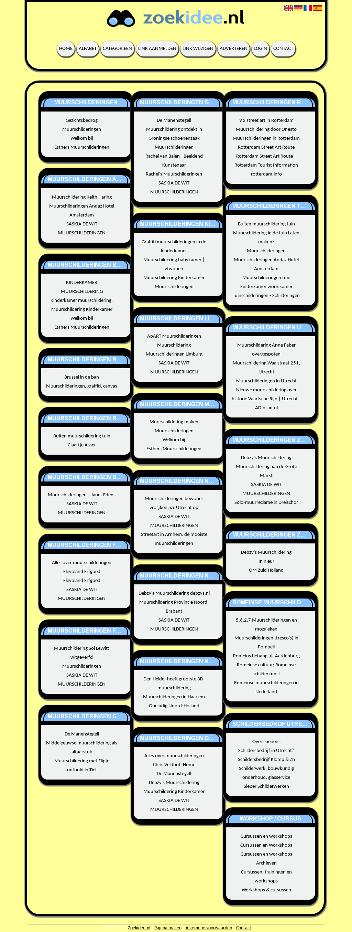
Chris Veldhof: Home (174, 764)
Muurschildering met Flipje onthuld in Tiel (81, 766)
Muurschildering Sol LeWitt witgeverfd (81, 653)
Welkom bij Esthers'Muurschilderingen (81, 143)
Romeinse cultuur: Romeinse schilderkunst (266, 670)
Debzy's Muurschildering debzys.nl (174, 593)
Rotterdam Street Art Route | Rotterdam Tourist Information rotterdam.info (266, 165)
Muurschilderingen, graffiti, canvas (81, 386)
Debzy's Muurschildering (174, 782)
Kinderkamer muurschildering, (82, 300)
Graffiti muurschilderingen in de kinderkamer (174, 247)
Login (260, 48)
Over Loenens (266, 741)
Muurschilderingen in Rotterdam (266, 138)
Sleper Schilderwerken (266, 786)
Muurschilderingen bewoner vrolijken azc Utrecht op (174, 503)
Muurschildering (174, 345)
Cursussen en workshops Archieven (266, 859)
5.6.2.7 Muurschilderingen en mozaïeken (266, 625)
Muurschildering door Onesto (266, 129)
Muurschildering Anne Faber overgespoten (266, 350)
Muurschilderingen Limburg (174, 354)
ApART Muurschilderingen (174, 336)
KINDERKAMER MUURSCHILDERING (82, 287)
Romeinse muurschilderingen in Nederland (266, 687)
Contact (283, 48)
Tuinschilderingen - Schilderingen (266, 295)
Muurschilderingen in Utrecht (266, 381)
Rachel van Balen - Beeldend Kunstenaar (174, 161)
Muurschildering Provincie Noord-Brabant (174, 607)
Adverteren (234, 48)
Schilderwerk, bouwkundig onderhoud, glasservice (266, 773)
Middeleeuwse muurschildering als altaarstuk (81, 748)
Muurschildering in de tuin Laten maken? (266, 238)
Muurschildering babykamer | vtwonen (174, 264)
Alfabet (88, 48)
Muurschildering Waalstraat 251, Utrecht (266, 368)
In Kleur (266, 561)
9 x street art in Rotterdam (266, 120)
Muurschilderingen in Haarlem (174, 697)
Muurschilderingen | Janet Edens (82, 495)
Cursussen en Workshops (266, 845)
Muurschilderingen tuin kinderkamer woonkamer (266, 282)
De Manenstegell (82, 734)
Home (66, 48)
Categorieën (117, 48)
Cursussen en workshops (266, 836)
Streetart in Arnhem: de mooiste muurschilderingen (174, 539)
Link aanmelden (157, 48)
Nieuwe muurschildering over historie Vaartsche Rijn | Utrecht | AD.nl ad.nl (266, 399)
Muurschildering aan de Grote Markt (266, 471)
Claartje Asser (82, 445)
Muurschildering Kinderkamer (81, 309)
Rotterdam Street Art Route (266, 147)
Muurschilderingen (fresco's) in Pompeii (266, 643)
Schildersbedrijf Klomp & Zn (266, 759)
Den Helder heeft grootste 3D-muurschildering (174, 684)
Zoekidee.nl (139, 928)
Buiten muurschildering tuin (81, 436)
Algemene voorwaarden (209, 928)
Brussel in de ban (81, 377)
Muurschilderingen (81, 129)
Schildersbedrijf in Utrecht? (266, 750)
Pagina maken (168, 928)
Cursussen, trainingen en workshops (266, 877)
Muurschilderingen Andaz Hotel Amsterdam (81, 211)
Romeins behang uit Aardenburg (266, 656)
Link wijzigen (198, 48)
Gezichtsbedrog (82, 120)
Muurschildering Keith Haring (82, 197)
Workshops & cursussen (266, 890)
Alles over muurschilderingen (81, 562)
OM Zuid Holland (266, 570)
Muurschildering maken (174, 422)
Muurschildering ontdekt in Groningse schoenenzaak (174, 134)
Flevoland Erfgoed (81, 571)
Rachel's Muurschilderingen (174, 174)
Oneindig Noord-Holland (174, 706)
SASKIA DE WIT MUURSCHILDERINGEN (82, 229)
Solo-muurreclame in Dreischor (266, 502)
